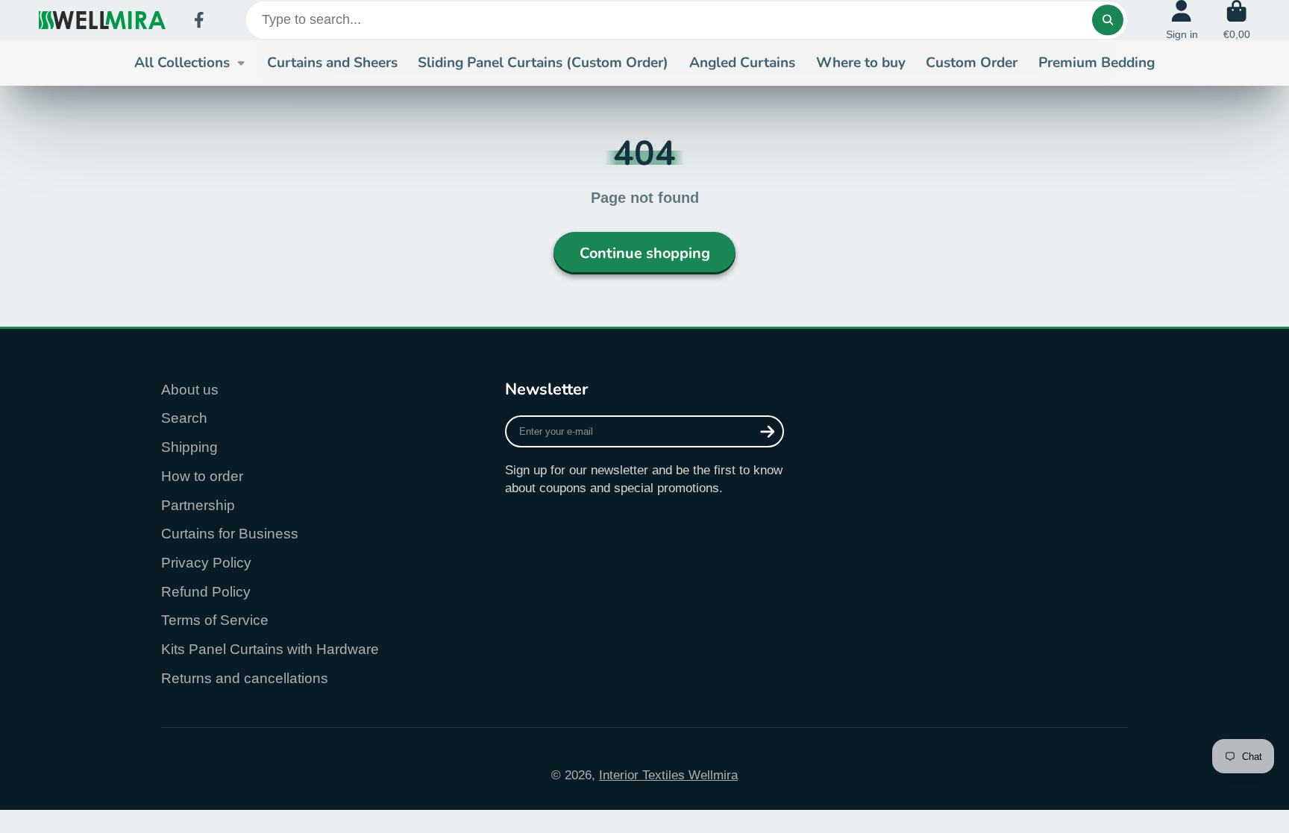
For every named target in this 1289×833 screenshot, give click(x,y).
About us (190, 389)
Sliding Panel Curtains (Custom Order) (543, 62)
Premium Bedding (1096, 62)
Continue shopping (645, 253)
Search (184, 418)
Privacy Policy (206, 562)
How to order (202, 476)
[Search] (1107, 19)
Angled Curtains (742, 62)
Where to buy (861, 62)
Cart (1236, 20)
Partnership (198, 505)
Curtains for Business (229, 533)
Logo (102, 20)
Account (1182, 20)
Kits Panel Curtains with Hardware (270, 649)
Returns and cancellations (244, 678)
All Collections (182, 62)
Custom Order (971, 62)
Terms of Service (215, 620)
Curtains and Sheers (332, 62)
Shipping (189, 447)
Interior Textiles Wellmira (668, 774)
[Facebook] (199, 20)
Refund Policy (206, 592)
